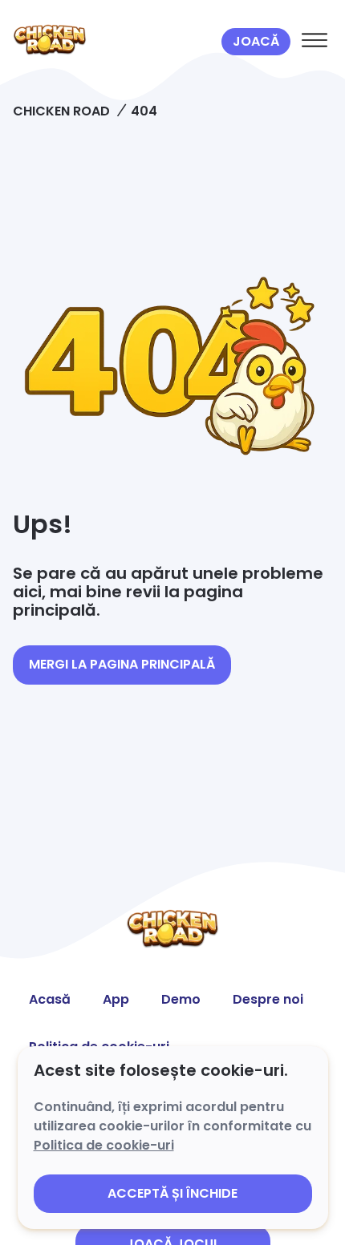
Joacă (256, 41)
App (116, 999)
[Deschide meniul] (314, 41)
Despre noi (268, 999)
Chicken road (61, 111)
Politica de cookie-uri (104, 1145)
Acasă (50, 999)
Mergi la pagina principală (122, 664)
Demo (181, 999)
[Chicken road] (114, 41)
